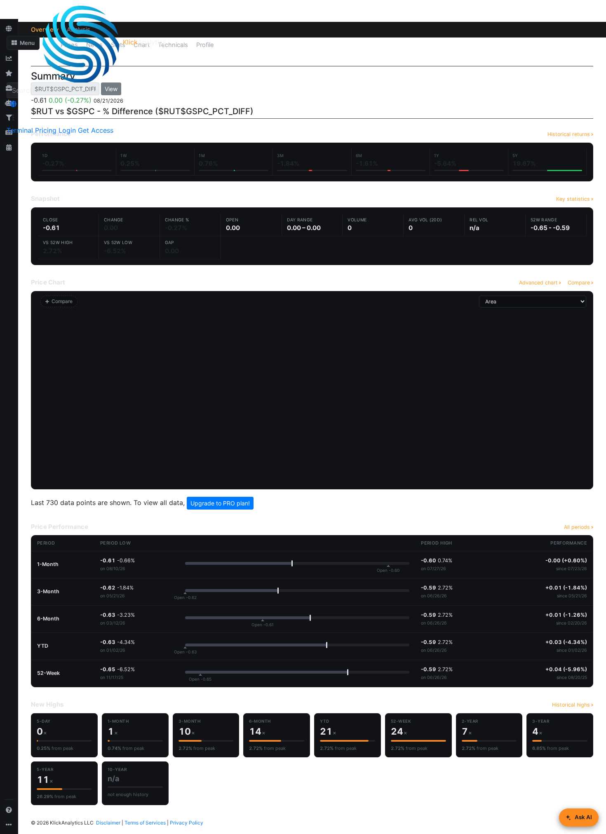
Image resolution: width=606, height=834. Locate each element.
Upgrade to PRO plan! (220, 503)
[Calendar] (9, 147)
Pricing (45, 130)
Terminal (20, 130)
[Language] (13, 104)
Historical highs (571, 705)
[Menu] (13, 117)
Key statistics (573, 199)
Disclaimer (108, 823)
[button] (23, 43)
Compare (579, 283)
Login (67, 130)
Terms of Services (145, 823)
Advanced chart (538, 283)
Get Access (95, 130)
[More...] (9, 825)
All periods (577, 527)
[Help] (9, 810)
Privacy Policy (186, 823)
